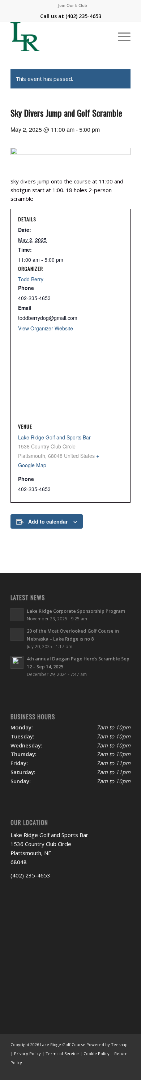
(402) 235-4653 (83, 16)
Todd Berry (30, 279)
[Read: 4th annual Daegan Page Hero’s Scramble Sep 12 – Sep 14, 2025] (17, 662)
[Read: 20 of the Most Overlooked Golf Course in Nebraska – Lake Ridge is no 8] (17, 634)
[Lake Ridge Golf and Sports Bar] (58, 36)
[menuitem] (72, 5)
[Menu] (121, 36)
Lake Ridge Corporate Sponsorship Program (76, 611)
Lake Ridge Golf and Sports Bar (54, 437)
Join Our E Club (72, 5)
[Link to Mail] (114, 1071)
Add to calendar (48, 521)
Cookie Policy (97, 1053)
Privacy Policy (27, 1053)
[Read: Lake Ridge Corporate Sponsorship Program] (17, 614)
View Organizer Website (45, 328)
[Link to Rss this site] (125, 1071)
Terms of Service (62, 1053)
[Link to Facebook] (92, 1071)
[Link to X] (103, 1071)
